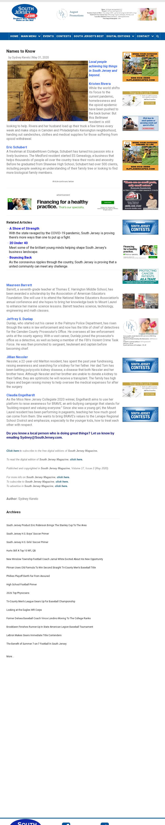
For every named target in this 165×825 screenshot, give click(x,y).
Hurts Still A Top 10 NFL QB (21, 550)
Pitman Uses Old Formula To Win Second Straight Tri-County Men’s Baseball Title (51, 567)
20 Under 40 (18, 243)
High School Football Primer (21, 584)
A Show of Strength (24, 228)
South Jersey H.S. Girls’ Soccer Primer (27, 542)
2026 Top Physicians (17, 593)
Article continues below (63, 181)
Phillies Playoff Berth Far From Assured (28, 576)
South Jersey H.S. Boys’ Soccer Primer (27, 533)
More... (10, 656)
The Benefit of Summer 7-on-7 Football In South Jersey (36, 643)
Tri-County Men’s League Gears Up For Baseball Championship (40, 601)
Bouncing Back (20, 257)
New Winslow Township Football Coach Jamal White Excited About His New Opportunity (54, 559)
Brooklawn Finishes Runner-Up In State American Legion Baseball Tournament (49, 626)
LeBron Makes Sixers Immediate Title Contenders (34, 635)
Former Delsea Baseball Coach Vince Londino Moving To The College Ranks (48, 618)
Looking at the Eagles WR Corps (24, 610)
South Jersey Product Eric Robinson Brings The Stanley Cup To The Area (46, 525)
